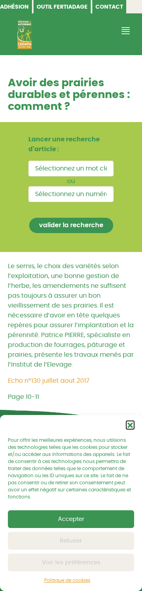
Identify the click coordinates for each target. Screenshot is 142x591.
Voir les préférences (71, 562)
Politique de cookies (67, 580)
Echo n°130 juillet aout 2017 (49, 381)
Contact (109, 7)
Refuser (71, 541)
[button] (130, 425)
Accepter (71, 519)
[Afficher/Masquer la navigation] (125, 31)
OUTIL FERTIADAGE (62, 7)
